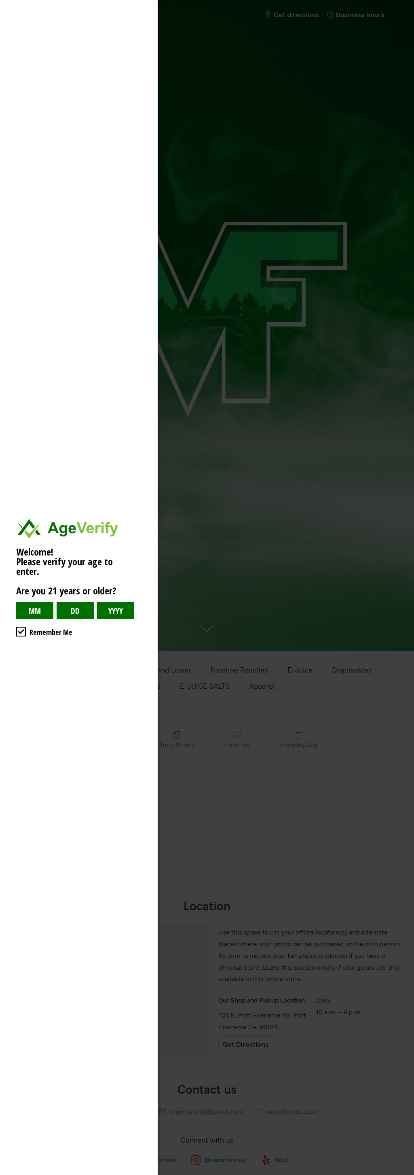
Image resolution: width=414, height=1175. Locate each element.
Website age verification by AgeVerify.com (404, 1173)
